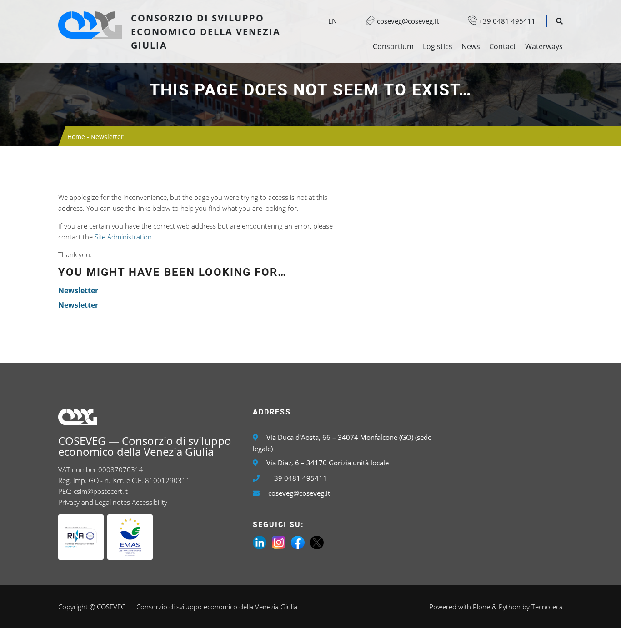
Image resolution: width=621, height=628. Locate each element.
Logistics (437, 46)
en (332, 20)
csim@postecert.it (101, 491)
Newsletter (78, 290)
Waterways (544, 46)
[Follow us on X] (317, 541)
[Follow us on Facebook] (298, 541)
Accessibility (149, 502)
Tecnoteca (547, 606)
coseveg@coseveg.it (407, 20)
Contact (502, 46)
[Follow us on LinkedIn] (259, 541)
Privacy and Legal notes (94, 502)
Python (510, 606)
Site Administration (123, 236)
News (470, 46)
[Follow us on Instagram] (278, 541)
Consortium (393, 46)
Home (76, 136)
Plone (481, 606)
